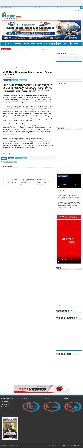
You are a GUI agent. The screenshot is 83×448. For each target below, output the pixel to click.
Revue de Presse (42, 7)
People (36, 7)
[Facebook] (76, 10)
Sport (54, 7)
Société (7, 53)
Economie (31, 7)
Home (3, 53)
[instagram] (81, 10)
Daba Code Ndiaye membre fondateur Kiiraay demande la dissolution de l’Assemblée (10, 181)
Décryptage (49, 7)
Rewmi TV (59, 7)
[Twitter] (78, 10)
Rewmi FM (65, 7)
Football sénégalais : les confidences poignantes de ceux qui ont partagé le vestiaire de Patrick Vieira (34, 49)
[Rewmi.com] (12, 15)
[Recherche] (81, 8)
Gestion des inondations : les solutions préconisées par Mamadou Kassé (44, 181)
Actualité (20, 7)
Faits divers (26, 7)
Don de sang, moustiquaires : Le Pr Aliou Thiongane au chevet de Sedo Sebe (27, 181)
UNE (16, 161)
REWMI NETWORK (77, 445)
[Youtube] (80, 10)
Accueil (15, 7)
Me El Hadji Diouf (8, 161)
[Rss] (75, 10)
